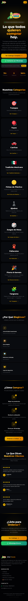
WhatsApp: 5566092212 (8, 586)
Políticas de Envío (6, 575)
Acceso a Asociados (14, 597)
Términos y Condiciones (8, 577)
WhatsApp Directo (15, 543)
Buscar (23, 65)
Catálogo (4, 571)
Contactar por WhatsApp (15, 61)
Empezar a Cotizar (13, 438)
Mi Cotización (5, 573)
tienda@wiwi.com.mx (6, 588)
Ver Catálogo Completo (13, 55)
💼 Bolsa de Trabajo (7, 579)
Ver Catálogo (13, 538)
